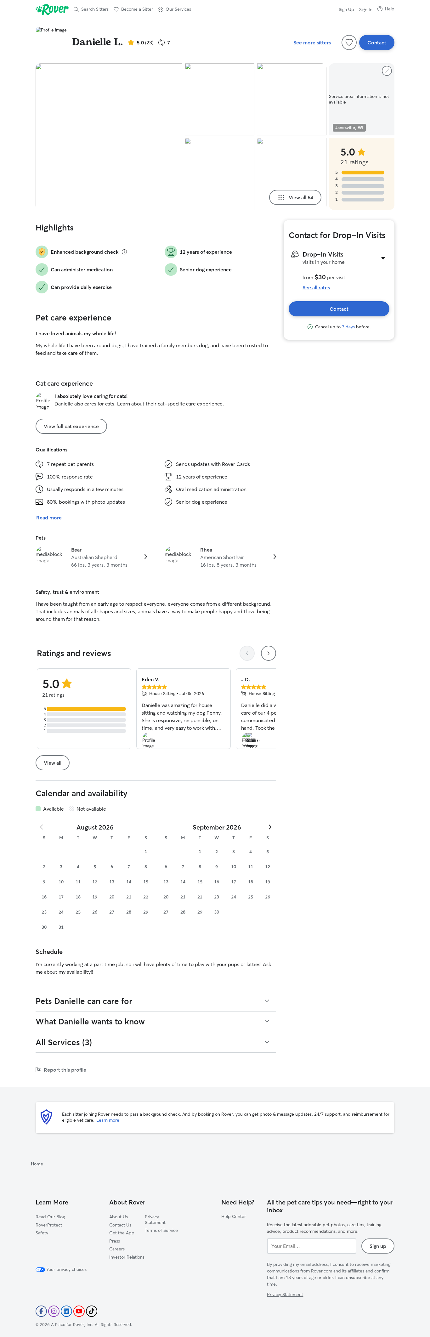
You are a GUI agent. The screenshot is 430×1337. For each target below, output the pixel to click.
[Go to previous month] (42, 827)
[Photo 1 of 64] (109, 136)
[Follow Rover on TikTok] (91, 1311)
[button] (174, 9)
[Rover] (52, 9)
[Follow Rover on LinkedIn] (66, 1311)
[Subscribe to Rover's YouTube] (79, 1311)
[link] (91, 557)
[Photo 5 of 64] (291, 174)
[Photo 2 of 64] (219, 99)
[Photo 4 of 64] (291, 99)
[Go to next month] (269, 827)
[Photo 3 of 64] (219, 174)
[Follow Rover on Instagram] (53, 1311)
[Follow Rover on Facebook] (41, 1311)
